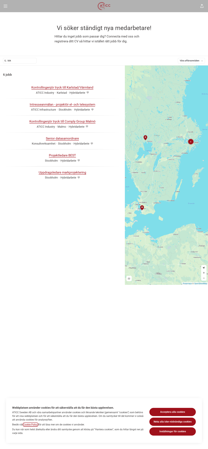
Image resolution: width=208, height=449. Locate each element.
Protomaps (187, 283)
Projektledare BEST (62, 155)
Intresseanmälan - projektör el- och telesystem (62, 104)
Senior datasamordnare (62, 138)
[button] (202, 6)
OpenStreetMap (200, 283)
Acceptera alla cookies (172, 411)
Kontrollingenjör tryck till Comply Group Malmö (62, 121)
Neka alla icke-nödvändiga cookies (173, 421)
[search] (20, 60)
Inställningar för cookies (172, 431)
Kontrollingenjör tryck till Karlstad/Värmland (62, 87)
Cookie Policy (30, 424)
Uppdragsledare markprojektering (62, 172)
